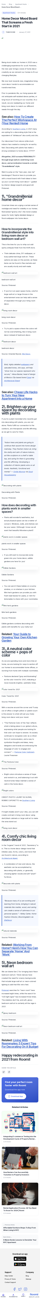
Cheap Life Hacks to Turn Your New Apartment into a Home (19, 395)
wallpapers (25, 364)
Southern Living (19, 129)
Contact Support (10, 1282)
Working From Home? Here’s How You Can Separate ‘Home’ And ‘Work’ (20, 949)
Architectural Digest (12, 381)
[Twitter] (20, 1289)
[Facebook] (14, 1289)
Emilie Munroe (19, 472)
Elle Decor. (26, 354)
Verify (23, 1296)
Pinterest (5, 990)
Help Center (9, 1276)
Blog (10, 4)
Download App (17, 1096)
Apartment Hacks (21, 4)
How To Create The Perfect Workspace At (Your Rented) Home (19, 120)
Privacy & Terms (10, 1279)
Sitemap (28, 1279)
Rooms (3, 1296)
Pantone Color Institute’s (24, 752)
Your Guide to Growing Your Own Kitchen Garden (19, 637)
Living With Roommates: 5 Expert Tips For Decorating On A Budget (20, 1043)
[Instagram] (25, 1289)
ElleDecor (8, 920)
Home (4, 4)
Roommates (13, 1296)
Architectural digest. (10, 858)
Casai (29, 377)
